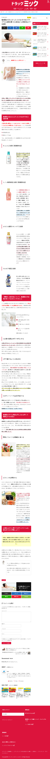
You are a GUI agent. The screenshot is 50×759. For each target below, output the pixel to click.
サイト (3, 633)
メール (4, 628)
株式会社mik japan (29, 713)
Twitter (16, 681)
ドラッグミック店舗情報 (6, 751)
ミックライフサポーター (7, 745)
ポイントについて (20, 9)
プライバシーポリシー (7, 719)
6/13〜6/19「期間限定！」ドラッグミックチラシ (42, 49)
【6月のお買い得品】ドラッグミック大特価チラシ (42, 55)
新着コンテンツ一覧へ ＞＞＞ (40, 64)
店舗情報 (14, 9)
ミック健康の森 (28, 724)
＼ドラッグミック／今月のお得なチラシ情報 (21, 751)
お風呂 (4, 580)
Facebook (22, 681)
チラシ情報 (26, 9)
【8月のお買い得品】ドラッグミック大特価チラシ (42, 28)
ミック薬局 (4, 736)
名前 (3, 623)
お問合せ (35, 9)
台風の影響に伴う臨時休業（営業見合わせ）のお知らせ (39, 41)
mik (8, 671)
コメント (4, 610)
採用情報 (31, 9)
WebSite (10, 681)
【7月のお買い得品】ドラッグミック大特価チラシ (42, 34)
